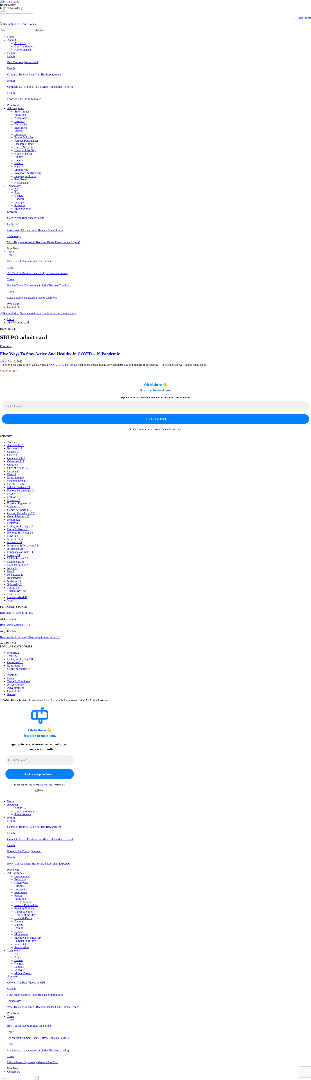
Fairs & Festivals (18, 487)
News (12, 568)
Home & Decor (23, 153)
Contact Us (13, 307)
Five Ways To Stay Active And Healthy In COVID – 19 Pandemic (60, 353)
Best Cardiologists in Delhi (22, 62)
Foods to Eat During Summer (24, 98)
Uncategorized (17, 597)
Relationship (21, 182)
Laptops (19, 202)
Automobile (21, 118)
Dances (18, 160)
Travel (10, 251)
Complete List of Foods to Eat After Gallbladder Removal (40, 86)
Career (12, 454)
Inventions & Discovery (28, 172)
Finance (13, 500)
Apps (17, 192)
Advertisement (22, 49)
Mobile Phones (22, 208)
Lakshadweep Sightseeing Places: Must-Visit (32, 297)
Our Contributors (24, 46)
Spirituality (14, 584)
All (16, 189)
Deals (11, 474)
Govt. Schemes (18, 516)
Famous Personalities (26, 140)
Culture (18, 156)
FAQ (11, 493)
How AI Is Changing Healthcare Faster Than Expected (38, 863)
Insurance (14, 542)
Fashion (18, 163)
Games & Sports (23, 147)
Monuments (21, 169)
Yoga (12, 600)
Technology (14, 185)
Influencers (15, 539)
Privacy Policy (15, 684)
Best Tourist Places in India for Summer (29, 261)
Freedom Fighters (24, 143)
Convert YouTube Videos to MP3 (26, 217)
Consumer (15, 461)
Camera (18, 195)
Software (19, 205)
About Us (12, 40)
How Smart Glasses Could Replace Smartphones (35, 230)
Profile (307, 17)
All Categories (15, 108)
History (18, 166)
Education (20, 114)
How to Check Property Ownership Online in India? (30, 637)
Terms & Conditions (18, 681)
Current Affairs (17, 467)
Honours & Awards (20, 532)
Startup (18, 130)
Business (19, 121)
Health (11, 52)
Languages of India (25, 176)
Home (10, 36)
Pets (10, 571)
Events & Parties (23, 137)
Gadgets (19, 198)
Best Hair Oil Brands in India (16, 612)
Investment (20, 127)
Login (300, 17)
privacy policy (161, 429)
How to (13, 535)
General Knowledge (21, 513)
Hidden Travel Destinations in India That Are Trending (38, 285)
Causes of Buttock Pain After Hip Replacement (34, 74)
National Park (17, 564)
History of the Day (25, 150)
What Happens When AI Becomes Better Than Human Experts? (43, 242)
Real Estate (20, 179)
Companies (20, 124)
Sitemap (11, 694)
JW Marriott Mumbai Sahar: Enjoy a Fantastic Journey (38, 273)
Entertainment (22, 111)
